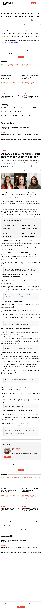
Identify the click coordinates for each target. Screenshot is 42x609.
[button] (2, 3)
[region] (21, 605)
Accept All (21, 606)
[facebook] (17, 24)
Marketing (3, 150)
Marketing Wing (15, 42)
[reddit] (23, 24)
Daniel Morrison (4, 166)
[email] (24, 24)
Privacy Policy (36, 603)
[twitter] (21, 24)
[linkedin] (19, 24)
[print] (40, 24)
